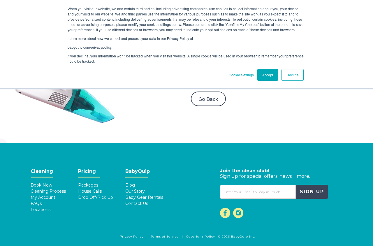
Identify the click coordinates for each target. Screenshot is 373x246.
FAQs (36, 203)
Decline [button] (292, 74)
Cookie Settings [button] (241, 74)
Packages (88, 185)
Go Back (208, 99)
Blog (130, 185)
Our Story (135, 191)
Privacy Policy (132, 236)
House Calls (90, 191)
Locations (40, 209)
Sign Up (312, 191)
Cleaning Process (48, 191)
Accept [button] (267, 74)
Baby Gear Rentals (144, 197)
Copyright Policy (200, 236)
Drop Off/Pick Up (95, 197)
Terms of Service (165, 236)
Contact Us (136, 203)
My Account (43, 197)
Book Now (41, 185)
